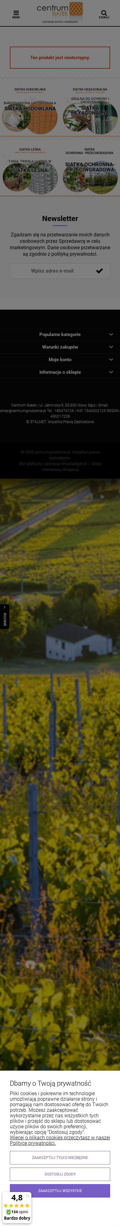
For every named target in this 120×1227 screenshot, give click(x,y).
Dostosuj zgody (60, 1174)
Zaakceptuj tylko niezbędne (60, 1158)
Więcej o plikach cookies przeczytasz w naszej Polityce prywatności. (60, 1140)
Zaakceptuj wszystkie (60, 1191)
